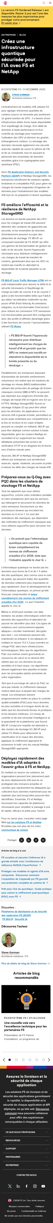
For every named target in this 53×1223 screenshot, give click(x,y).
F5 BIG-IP (7, 919)
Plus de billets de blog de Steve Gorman (24, 963)
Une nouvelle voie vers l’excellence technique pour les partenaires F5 (25, 1026)
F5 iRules (15, 326)
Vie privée (11, 1211)
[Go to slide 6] (43, 1060)
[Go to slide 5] (37, 1060)
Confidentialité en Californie (33, 1211)
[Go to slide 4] (30, 1060)
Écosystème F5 (15, 1017)
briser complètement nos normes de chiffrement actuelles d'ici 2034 (25, 598)
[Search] (43, 2)
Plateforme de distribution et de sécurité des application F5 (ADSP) (24, 913)
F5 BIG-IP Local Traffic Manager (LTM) (22, 280)
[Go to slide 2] (16, 1060)
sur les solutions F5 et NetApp (24, 822)
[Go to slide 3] (23, 1060)
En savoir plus (9, 23)
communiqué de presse (14, 830)
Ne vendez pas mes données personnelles (24, 1216)
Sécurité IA (21, 919)
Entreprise (8, 34)
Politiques (39, 1206)
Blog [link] (23, 34)
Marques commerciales (19, 1206)
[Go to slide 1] (9, 1060)
